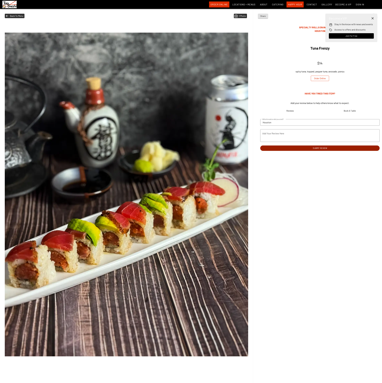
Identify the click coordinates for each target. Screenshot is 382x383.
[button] (14, 16)
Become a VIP (343, 4)
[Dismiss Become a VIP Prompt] (372, 18)
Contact (312, 4)
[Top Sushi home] (15, 4)
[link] (320, 78)
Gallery (327, 4)
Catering (278, 4)
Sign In (360, 4)
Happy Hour (295, 4)
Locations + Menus (243, 4)
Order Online (219, 4)
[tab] (290, 110)
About (264, 4)
